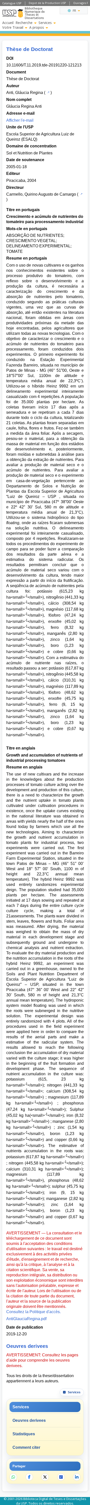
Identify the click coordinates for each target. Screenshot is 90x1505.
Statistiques (23, 1434)
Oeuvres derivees (29, 1420)
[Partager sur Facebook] (29, 1477)
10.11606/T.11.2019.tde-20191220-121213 (44, 65)
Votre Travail (12, 27)
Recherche (24, 22)
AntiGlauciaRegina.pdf (26, 1319)
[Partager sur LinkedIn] (76, 1477)
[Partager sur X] (45, 1477)
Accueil (8, 22)
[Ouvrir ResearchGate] (61, 1477)
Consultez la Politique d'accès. (33, 1312)
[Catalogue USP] (48, 92)
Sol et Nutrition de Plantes (29, 153)
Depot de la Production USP (47, 2)
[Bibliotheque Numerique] (20, 13)
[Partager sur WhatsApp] (13, 1477)
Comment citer (26, 1447)
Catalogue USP (12, 3)
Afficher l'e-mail (20, 120)
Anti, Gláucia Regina (24, 92)
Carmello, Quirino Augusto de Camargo (41, 194)
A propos (36, 27)
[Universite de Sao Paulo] (9, 13)
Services (45, 22)
